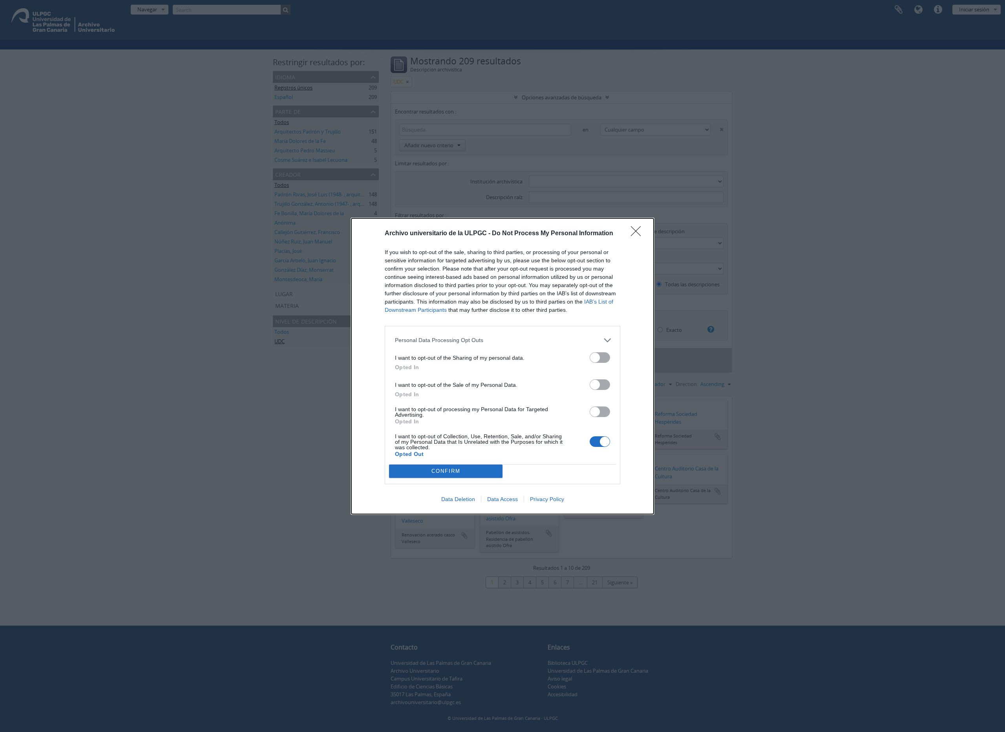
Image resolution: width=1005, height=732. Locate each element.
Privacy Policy (547, 499)
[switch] (600, 357)
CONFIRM (445, 471)
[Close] (638, 233)
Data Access (502, 499)
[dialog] (502, 366)
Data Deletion (458, 499)
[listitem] (502, 340)
